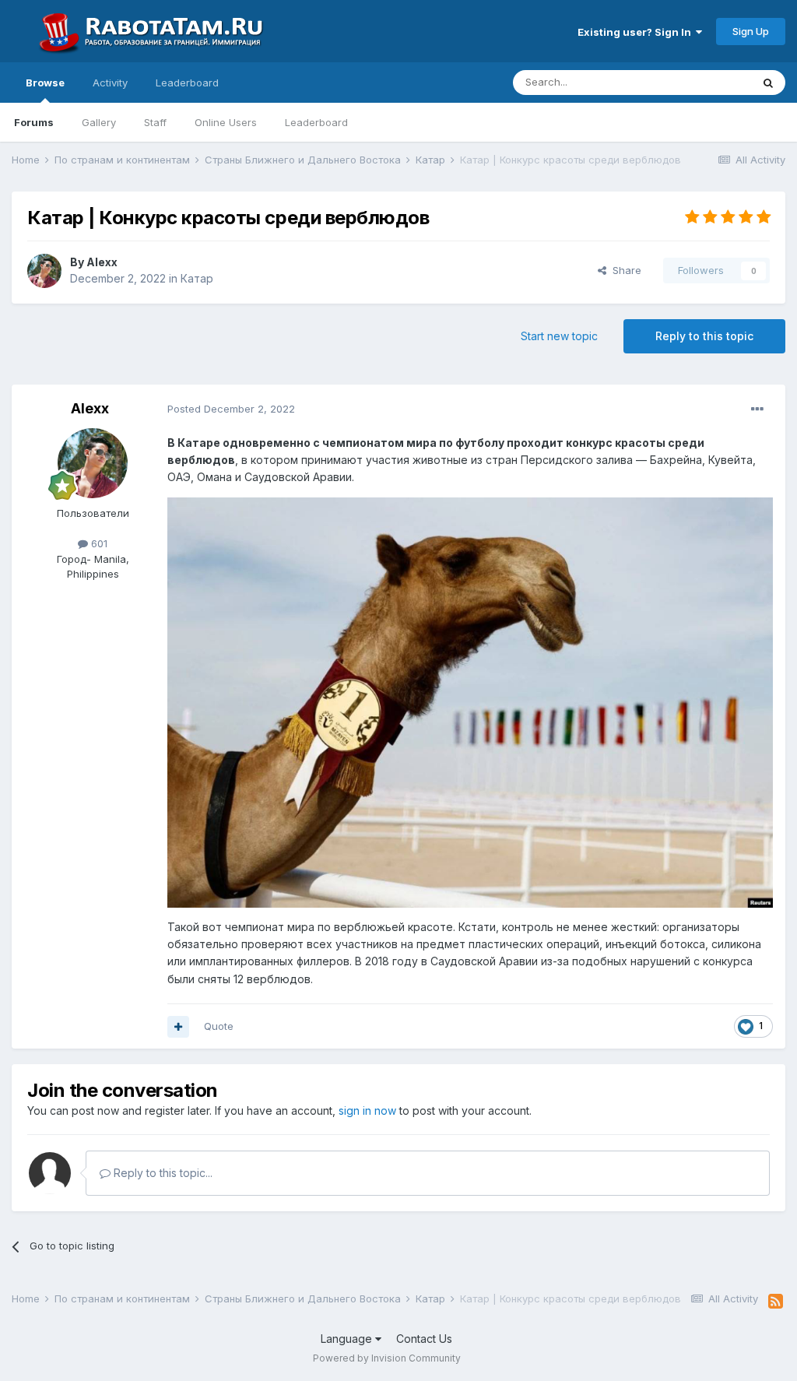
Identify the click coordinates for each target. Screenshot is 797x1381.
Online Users (226, 122)
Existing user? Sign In (637, 32)
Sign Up (750, 31)
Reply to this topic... (161, 1172)
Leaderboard (316, 122)
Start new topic (559, 336)
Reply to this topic (704, 336)
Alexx (102, 262)
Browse (45, 82)
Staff (155, 122)
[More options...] (757, 409)
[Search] (768, 82)
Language (348, 1338)
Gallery (99, 122)
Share (623, 270)
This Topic (705, 82)
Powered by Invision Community (387, 1358)
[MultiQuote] (178, 1027)
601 (97, 543)
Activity (110, 82)
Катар (197, 278)
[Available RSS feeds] (775, 1301)
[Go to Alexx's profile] (44, 271)
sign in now (367, 1110)
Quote (218, 1026)
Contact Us (424, 1338)
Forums (34, 122)
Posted (231, 408)
